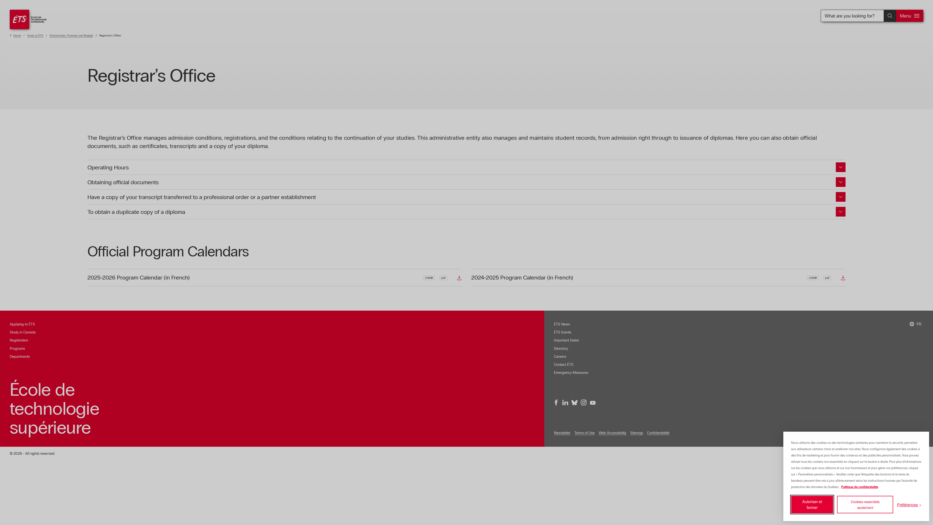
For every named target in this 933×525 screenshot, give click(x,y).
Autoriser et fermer (812, 504)
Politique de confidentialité (859, 487)
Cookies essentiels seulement (865, 504)
